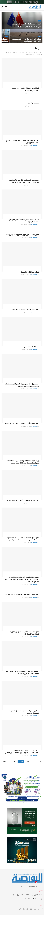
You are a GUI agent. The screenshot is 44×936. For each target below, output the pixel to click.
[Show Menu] (6, 7)
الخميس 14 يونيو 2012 (26, 145)
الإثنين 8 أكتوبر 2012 (26, 106)
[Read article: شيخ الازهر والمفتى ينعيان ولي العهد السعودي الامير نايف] (22, 73)
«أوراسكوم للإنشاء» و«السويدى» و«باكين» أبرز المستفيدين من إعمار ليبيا (22, 672)
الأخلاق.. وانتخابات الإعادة (30, 271)
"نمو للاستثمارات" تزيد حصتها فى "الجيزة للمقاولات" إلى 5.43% (24, 633)
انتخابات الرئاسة (33, 103)
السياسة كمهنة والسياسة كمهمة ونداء (24, 309)
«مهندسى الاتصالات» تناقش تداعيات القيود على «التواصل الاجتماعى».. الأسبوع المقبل (23, 538)
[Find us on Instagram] (23, 909)
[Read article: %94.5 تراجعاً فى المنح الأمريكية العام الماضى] (22, 485)
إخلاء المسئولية (37, 898)
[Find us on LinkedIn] (35, 909)
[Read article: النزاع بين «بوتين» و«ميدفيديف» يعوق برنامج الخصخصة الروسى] (22, 125)
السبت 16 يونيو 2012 (26, 93)
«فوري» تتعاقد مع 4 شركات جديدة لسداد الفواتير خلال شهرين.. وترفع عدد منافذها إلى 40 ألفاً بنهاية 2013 (22, 579)
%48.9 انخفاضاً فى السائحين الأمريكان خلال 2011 (22, 423)
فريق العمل (16, 895)
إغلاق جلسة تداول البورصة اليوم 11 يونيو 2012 (22, 594)
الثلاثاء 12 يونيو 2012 (26, 503)
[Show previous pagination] (40, 761)
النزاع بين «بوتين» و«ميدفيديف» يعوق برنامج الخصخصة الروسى (22, 141)
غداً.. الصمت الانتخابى (31, 346)
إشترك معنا (25, 895)
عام (39, 20)
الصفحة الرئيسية (37, 895)
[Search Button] (3, 7)
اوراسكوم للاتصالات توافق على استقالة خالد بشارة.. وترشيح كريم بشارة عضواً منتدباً (23, 462)
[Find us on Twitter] (38, 909)
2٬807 (14, 761)
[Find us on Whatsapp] (27, 909)
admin (35, 93)
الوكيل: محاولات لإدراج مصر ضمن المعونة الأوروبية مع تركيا (24, 712)
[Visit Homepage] (35, 7)
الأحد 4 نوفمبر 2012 (26, 466)
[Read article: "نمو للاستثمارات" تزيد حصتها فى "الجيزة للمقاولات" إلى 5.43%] (22, 616)
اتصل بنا (27, 898)
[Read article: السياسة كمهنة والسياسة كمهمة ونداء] (22, 294)
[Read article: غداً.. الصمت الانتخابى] (22, 331)
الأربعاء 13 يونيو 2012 (26, 275)
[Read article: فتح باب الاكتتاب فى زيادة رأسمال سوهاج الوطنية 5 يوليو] (22, 204)
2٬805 (27, 761)
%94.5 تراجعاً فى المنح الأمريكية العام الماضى (22, 500)
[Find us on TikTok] (20, 909)
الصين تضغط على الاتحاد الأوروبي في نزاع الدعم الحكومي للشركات (26, 25)
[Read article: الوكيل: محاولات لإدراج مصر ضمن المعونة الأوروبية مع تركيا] (22, 695)
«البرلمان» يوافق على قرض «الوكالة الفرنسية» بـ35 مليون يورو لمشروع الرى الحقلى (22, 751)
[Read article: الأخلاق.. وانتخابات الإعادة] (22, 257)
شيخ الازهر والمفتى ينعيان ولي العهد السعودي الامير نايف (25, 89)
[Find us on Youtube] (31, 909)
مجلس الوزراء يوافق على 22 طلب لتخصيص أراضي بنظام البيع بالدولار (26, 40)
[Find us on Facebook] (41, 909)
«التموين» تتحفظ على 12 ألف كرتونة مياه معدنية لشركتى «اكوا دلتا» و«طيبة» (23, 181)
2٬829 (4, 761)
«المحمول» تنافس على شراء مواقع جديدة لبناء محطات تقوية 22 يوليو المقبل (22, 385)
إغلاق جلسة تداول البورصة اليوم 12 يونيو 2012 (22, 234)
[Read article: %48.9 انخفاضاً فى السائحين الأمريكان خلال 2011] (22, 408)
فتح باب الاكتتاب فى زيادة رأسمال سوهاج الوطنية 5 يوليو (24, 220)
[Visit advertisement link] (22, 2)
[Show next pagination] (21, 766)
